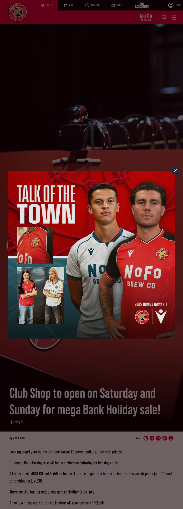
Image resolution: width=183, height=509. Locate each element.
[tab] (175, 171)
